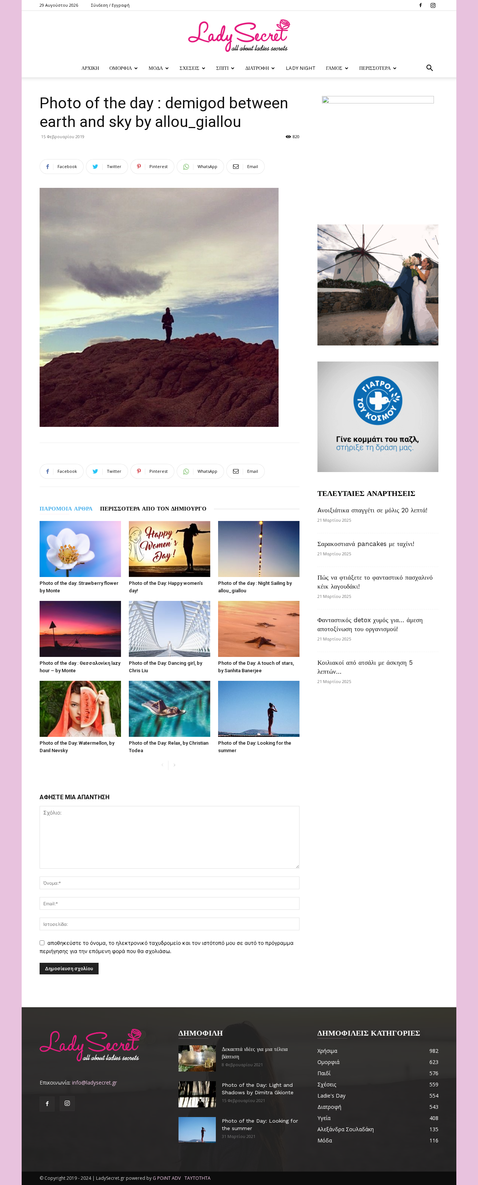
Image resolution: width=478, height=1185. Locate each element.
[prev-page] (162, 765)
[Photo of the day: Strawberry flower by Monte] (80, 549)
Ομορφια (120, 68)
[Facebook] (420, 5)
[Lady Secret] (239, 35)
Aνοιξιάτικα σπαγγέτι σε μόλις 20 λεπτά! (372, 510)
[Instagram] (432, 5)
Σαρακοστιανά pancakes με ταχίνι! (365, 543)
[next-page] (174, 765)
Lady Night (301, 68)
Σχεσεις (189, 68)
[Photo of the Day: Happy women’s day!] (169, 549)
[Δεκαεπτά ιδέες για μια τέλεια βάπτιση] (197, 1058)
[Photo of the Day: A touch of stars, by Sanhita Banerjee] (258, 629)
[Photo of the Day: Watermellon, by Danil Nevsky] (80, 709)
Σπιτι (222, 68)
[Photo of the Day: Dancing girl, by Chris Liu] (169, 629)
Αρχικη (90, 68)
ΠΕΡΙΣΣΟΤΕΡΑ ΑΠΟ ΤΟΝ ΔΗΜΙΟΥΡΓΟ (153, 508)
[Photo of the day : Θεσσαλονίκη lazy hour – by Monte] (80, 629)
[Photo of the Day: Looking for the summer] (258, 709)
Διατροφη (257, 68)
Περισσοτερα (375, 68)
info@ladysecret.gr (94, 1082)
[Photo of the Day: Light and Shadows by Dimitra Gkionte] (197, 1094)
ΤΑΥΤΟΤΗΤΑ (197, 1178)
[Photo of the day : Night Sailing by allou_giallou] (258, 549)
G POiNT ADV (167, 1178)
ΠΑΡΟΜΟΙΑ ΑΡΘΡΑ (66, 508)
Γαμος (334, 68)
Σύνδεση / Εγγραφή (110, 5)
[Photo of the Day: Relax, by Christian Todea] (169, 709)
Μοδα (156, 68)
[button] (429, 68)
